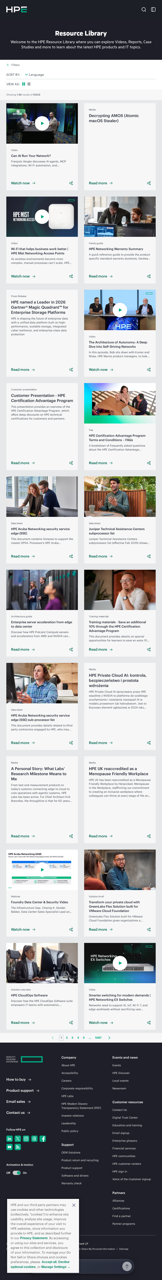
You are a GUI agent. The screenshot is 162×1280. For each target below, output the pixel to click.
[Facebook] (43, 1139)
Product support (71, 1168)
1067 (98, 1037)
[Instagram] (26, 1139)
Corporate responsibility (77, 1088)
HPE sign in (119, 1171)
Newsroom (119, 1088)
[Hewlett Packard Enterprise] (16, 9)
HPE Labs (67, 1096)
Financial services (124, 1148)
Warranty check (71, 1183)
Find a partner (121, 1216)
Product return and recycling (80, 1160)
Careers (66, 1080)
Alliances (118, 1200)
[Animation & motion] (17, 1173)
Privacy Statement (33, 1238)
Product (20, 1090)
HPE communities (123, 1156)
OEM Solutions (70, 1152)
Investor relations (72, 1115)
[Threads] (34, 1139)
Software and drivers (75, 1175)
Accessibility (69, 1073)
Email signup (120, 1133)
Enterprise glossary (124, 1140)
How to (16, 1079)
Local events (120, 1080)
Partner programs (123, 1224)
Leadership (68, 1123)
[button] (73, 1205)
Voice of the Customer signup (131, 1179)
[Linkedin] (9, 1139)
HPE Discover (121, 1073)
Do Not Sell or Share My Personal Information (90, 1248)
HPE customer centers (126, 1164)
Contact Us (119, 1110)
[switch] (14, 1172)
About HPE (68, 1065)
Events (116, 1065)
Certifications (121, 1208)
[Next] (109, 1037)
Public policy (69, 1131)
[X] (18, 1139)
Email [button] (15, 1101)
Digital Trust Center (125, 1117)
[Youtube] (9, 1147)
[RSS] (18, 1147)
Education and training (127, 1125)
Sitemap (123, 1248)
